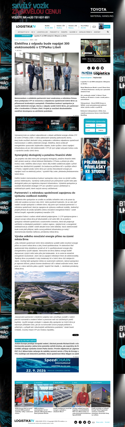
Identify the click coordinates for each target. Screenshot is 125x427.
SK (32, 32)
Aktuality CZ (23, 32)
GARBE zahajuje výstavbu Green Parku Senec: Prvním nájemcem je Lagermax (47, 349)
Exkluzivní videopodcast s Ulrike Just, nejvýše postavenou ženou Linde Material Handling (95, 113)
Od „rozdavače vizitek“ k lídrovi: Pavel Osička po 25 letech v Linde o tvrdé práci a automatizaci (95, 97)
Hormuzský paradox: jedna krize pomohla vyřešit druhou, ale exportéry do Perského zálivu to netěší (47, 346)
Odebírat (100, 130)
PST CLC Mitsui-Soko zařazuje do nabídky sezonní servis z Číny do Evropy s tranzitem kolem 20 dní (47, 351)
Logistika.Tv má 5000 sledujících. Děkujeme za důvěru (50, 36)
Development (24, 40)
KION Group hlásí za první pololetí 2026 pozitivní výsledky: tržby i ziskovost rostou (24, 411)
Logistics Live (42, 32)
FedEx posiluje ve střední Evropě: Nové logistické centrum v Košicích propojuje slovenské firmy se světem (100, 412)
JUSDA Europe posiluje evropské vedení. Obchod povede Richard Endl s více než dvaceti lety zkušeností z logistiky (47, 344)
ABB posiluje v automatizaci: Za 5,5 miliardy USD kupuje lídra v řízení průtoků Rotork (43, 411)
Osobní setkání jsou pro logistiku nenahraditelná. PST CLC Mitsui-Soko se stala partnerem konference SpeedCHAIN (81, 412)
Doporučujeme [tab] (86, 77)
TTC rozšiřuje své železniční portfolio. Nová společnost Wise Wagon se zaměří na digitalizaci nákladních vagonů (47, 354)
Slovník (72, 32)
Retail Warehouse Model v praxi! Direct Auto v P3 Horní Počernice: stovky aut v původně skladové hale (95, 89)
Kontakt (97, 32)
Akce (75, 382)
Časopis (106, 26)
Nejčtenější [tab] (97, 77)
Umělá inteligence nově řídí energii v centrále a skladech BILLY (62, 410)
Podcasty (53, 32)
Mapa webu (99, 422)
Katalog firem (84, 32)
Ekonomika (19, 382)
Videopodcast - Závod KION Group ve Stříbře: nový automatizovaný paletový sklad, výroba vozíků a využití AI (93, 105)
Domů (16, 40)
